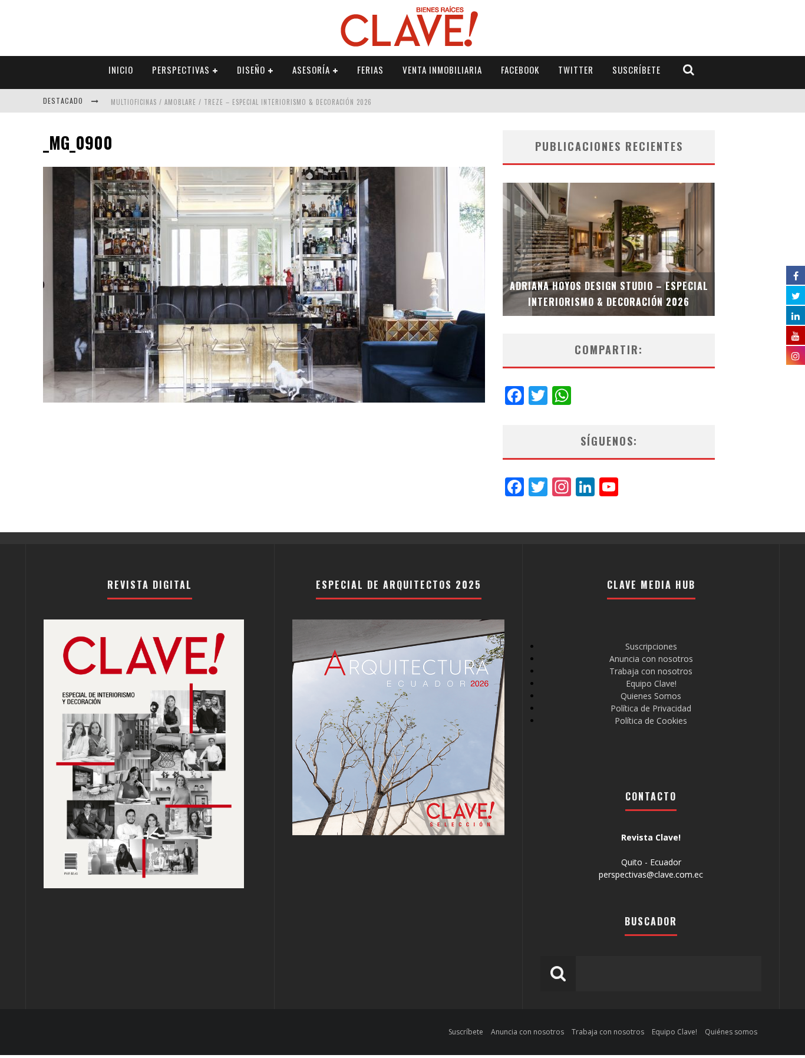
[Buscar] (689, 70)
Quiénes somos (731, 1032)
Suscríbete (636, 69)
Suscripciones (651, 646)
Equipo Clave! (651, 683)
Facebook (520, 69)
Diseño (251, 69)
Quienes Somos (651, 695)
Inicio (120, 69)
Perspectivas (181, 69)
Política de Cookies (651, 720)
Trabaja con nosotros (650, 671)
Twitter (575, 69)
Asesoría (311, 69)
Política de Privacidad (651, 708)
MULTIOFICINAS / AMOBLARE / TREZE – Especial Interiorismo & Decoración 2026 (241, 102)
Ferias (370, 69)
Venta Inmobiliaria (442, 69)
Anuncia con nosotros (651, 658)
